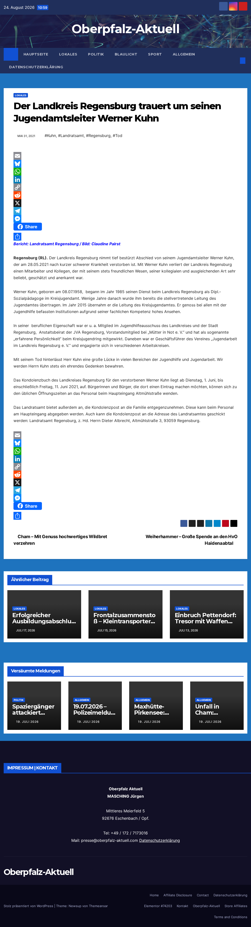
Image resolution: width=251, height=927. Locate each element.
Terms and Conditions (230, 917)
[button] (234, 60)
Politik (96, 54)
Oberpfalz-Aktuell (125, 28)
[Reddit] (125, 195)
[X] (125, 203)
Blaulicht (126, 54)
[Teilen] (125, 237)
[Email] (125, 156)
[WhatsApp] (125, 172)
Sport (155, 54)
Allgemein (184, 54)
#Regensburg (98, 135)
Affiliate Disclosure (177, 895)
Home (154, 895)
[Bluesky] (125, 164)
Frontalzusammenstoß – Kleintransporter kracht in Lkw (124, 621)
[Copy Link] (125, 187)
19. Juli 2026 (27, 721)
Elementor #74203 (158, 906)
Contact (203, 895)
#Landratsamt (71, 135)
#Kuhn (50, 135)
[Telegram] (125, 211)
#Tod (117, 135)
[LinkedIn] (125, 179)
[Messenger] (125, 219)
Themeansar (98, 906)
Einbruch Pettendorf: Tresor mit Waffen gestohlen (205, 621)
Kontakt (182, 906)
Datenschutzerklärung (36, 67)
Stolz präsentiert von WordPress (29, 906)
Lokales (68, 54)
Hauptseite (36, 54)
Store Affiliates (236, 906)
